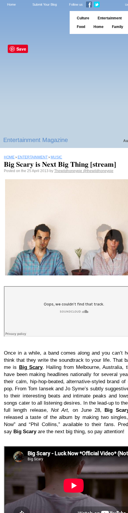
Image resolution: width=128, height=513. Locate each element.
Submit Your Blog (44, 4)
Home (11, 4)
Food (81, 27)
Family (117, 27)
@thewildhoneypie (98, 171)
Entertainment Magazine (35, 140)
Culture (83, 18)
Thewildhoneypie (68, 171)
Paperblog (33, 22)
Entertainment (110, 18)
